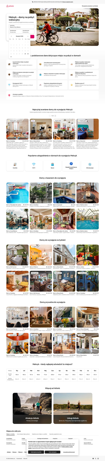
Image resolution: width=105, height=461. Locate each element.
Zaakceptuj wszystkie (36, 452)
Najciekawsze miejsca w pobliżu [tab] (39, 434)
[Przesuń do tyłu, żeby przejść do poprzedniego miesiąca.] (11, 36)
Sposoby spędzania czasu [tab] (55, 434)
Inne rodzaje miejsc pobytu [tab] (23, 434)
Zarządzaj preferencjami (69, 452)
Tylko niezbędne (52, 452)
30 (28, 53)
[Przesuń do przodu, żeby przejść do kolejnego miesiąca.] (27, 36)
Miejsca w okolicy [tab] (10, 434)
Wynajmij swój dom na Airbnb (90, 6)
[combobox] (21, 27)
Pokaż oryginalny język (67, 2)
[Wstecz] (50, 116)
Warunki (25, 458)
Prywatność (19, 458)
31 (11, 56)
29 (25, 53)
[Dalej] (55, 116)
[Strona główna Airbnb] (10, 6)
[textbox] (15, 32)
